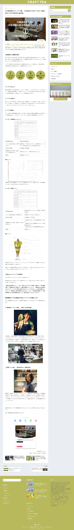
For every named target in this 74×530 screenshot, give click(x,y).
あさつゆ (56, 484)
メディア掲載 (53, 71)
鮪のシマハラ (53, 505)
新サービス (66, 497)
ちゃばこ (52, 486)
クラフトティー (53, 488)
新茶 (51, 499)
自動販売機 (55, 503)
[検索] (69, 10)
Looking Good (63, 482)
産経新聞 (67, 501)
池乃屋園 (52, 501)
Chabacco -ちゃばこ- (55, 76)
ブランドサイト (7, 488)
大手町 (52, 495)
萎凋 (59, 503)
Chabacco (52, 482)
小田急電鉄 (53, 497)
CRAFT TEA (58, 482)
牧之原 (56, 501)
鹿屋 (57, 505)
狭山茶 (60, 501)
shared (68, 482)
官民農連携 (60, 495)
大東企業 (56, 495)
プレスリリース (54, 66)
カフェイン (62, 486)
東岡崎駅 (64, 499)
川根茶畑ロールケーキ (59, 497)
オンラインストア (7, 500)
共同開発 (44, 453)
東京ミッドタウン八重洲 (58, 499)
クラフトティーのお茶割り (56, 73)
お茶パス (65, 484)
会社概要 (5, 490)
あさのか (61, 484)
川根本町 (35, 453)
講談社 (63, 503)
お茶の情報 (53, 78)
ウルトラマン (57, 486)
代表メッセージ (8, 495)
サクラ (58, 488)
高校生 (39, 453)
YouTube (52, 484)
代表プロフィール (8, 493)
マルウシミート (67, 488)
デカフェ (62, 488)
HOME (38, 524)
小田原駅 (65, 495)
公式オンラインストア (60, 98)
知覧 (51, 503)
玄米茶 (63, 501)
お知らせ (44, 451)
